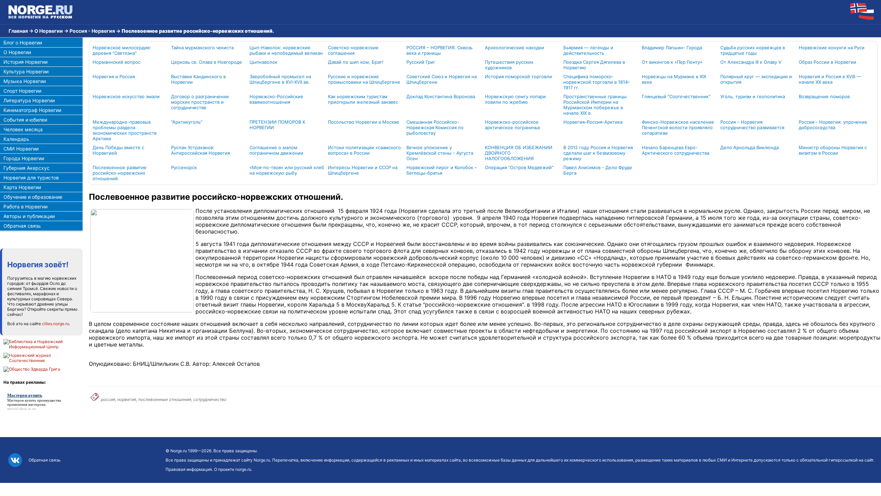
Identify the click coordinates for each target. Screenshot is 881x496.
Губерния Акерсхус (26, 168)
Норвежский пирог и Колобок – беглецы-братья (441, 170)
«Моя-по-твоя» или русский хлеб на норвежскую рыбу (287, 170)
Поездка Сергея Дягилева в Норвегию (594, 64)
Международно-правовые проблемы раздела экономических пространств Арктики (125, 130)
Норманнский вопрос (116, 62)
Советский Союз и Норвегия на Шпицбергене (441, 79)
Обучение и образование (32, 197)
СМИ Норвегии (21, 149)
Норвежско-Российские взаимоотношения (276, 99)
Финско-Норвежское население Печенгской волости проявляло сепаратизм (678, 127)
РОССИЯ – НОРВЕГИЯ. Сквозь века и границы (439, 50)
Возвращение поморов (824, 96)
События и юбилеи (25, 120)
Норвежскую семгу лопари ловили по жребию (515, 99)
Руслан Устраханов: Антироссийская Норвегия (200, 150)
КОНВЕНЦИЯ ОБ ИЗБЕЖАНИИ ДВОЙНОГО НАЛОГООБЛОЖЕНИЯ (518, 153)
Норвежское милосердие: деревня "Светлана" (122, 50)
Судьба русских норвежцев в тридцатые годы (752, 50)
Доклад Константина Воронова (440, 96)
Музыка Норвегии (24, 81)
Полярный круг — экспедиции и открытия (756, 79)
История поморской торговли (518, 76)
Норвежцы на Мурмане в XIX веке (674, 79)
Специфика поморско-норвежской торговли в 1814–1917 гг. (596, 82)
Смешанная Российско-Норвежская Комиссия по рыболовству (435, 127)
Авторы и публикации (29, 216)
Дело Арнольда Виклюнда (749, 147)
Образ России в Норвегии (827, 62)
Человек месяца (23, 129)
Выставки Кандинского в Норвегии (198, 79)
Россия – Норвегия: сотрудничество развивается (752, 124)
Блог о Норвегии (22, 42)
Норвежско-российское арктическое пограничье (512, 124)
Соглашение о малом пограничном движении (276, 150)
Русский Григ (420, 62)
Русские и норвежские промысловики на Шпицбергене (364, 79)
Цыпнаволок (263, 62)
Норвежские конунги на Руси (831, 47)
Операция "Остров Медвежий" (519, 167)
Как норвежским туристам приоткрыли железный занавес (363, 99)
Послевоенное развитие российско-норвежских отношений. (120, 173)
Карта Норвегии (22, 187)
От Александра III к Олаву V (751, 62)
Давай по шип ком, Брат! (355, 62)
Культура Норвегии (26, 71)
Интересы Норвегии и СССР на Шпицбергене (362, 170)
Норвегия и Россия (114, 76)
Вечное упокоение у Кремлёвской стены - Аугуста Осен (439, 153)
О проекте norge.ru (232, 469)
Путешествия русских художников (509, 64)
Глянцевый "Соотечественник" (676, 96)
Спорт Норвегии (22, 91)
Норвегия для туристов (31, 177)
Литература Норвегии (29, 100)
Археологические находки (514, 47)
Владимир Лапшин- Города (672, 47)
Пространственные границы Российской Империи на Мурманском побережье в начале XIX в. (595, 105)
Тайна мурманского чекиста (202, 47)
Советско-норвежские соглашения (353, 50)
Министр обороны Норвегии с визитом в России (833, 150)
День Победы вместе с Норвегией (118, 150)
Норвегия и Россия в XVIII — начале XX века (830, 79)
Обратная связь (22, 226)
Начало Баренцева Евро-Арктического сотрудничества (675, 150)
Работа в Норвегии (25, 206)
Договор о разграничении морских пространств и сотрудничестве (200, 102)
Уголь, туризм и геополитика (752, 96)
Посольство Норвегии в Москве (363, 122)
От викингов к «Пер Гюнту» (672, 62)
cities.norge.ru (55, 323)
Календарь (16, 139)
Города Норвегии (23, 158)
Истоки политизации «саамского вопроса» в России (364, 150)
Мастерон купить (21, 400)
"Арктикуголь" (186, 122)
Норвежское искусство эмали (126, 96)
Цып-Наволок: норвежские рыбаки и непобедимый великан (286, 50)
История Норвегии (25, 62)
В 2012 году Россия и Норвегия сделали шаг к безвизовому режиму (598, 153)
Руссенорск (184, 167)
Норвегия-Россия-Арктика (593, 122)
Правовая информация (189, 469)
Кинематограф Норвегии (32, 110)
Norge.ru (178, 450)
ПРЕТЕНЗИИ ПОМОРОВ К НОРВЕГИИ (277, 124)
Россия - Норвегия (92, 31)
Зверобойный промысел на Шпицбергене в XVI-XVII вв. (280, 79)
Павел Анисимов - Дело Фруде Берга (597, 170)
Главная (18, 31)
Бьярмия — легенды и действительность (588, 50)
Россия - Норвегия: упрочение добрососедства (833, 124)
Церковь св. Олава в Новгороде (206, 62)
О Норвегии (48, 31)
